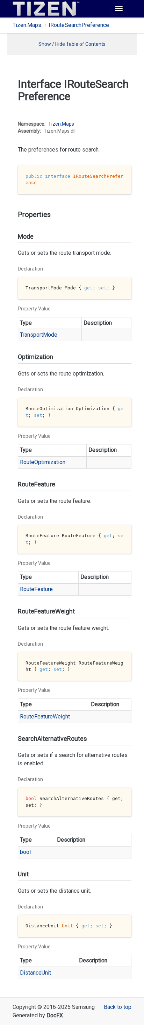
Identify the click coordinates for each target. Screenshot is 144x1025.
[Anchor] (13, 121)
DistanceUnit (35, 972)
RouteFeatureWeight (45, 716)
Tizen (54, 124)
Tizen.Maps (27, 25)
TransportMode (38, 334)
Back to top (117, 1007)
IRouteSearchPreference (79, 25)
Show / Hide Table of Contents (72, 44)
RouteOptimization (42, 462)
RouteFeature (36, 589)
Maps (68, 124)
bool (25, 852)
